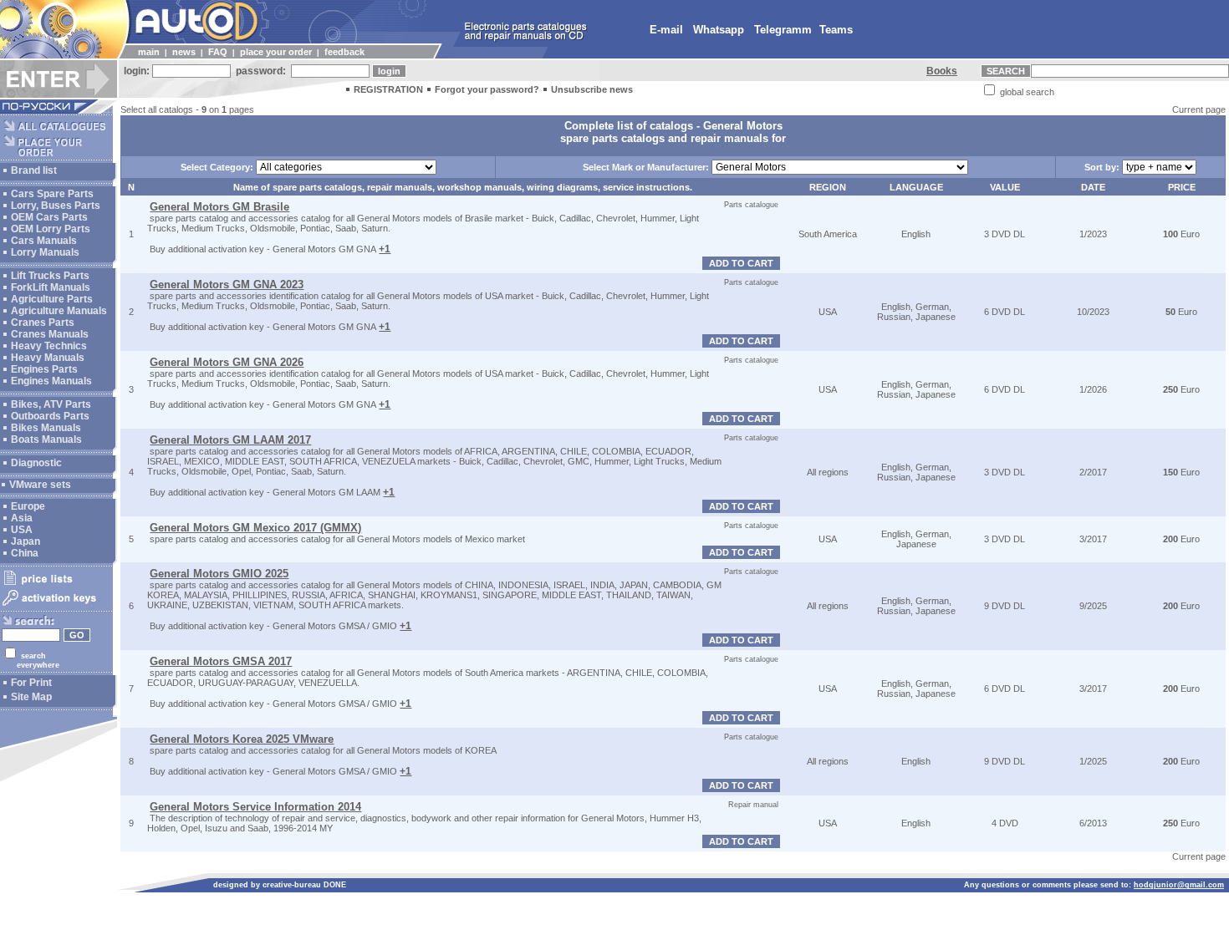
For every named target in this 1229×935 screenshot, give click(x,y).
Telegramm (783, 29)
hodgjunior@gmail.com (1179, 885)
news (184, 52)
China (24, 553)
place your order (276, 52)
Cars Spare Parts (52, 194)
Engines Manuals (51, 381)
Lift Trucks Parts (50, 276)
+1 (384, 249)
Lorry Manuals (45, 252)
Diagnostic (36, 463)
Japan (25, 541)
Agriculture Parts (52, 299)
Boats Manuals (46, 439)
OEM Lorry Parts (50, 229)
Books (941, 71)
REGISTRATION (388, 89)
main (149, 52)
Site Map (31, 697)
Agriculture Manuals (59, 311)
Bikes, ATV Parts (51, 404)
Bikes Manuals (46, 428)
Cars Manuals (44, 240)
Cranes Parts (42, 322)
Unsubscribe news (592, 89)
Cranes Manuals (50, 334)
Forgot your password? (487, 89)
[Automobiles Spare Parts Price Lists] (56, 584)
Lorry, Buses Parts (55, 205)
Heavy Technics (49, 346)
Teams (836, 29)
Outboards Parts (50, 416)
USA (22, 530)
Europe (28, 506)
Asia (22, 518)
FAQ (217, 52)
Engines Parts (44, 369)
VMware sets (40, 484)
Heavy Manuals (47, 357)
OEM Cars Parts (49, 217)
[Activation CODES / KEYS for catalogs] (56, 606)
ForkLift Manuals (50, 287)
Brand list (34, 170)
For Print (31, 683)
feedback (344, 52)
